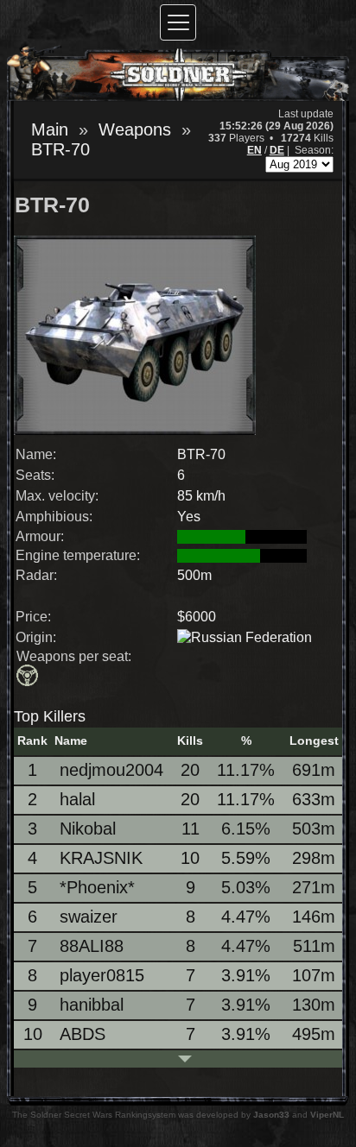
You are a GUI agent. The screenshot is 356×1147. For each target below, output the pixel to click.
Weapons (135, 129)
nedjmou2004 (111, 769)
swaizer (89, 916)
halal (77, 799)
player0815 (102, 975)
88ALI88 (92, 945)
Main (49, 129)
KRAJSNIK (101, 857)
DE (277, 150)
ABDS (82, 1033)
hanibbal (92, 1004)
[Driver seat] (28, 677)
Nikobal (88, 828)
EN (254, 150)
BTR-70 (60, 149)
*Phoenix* (97, 887)
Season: (314, 150)
